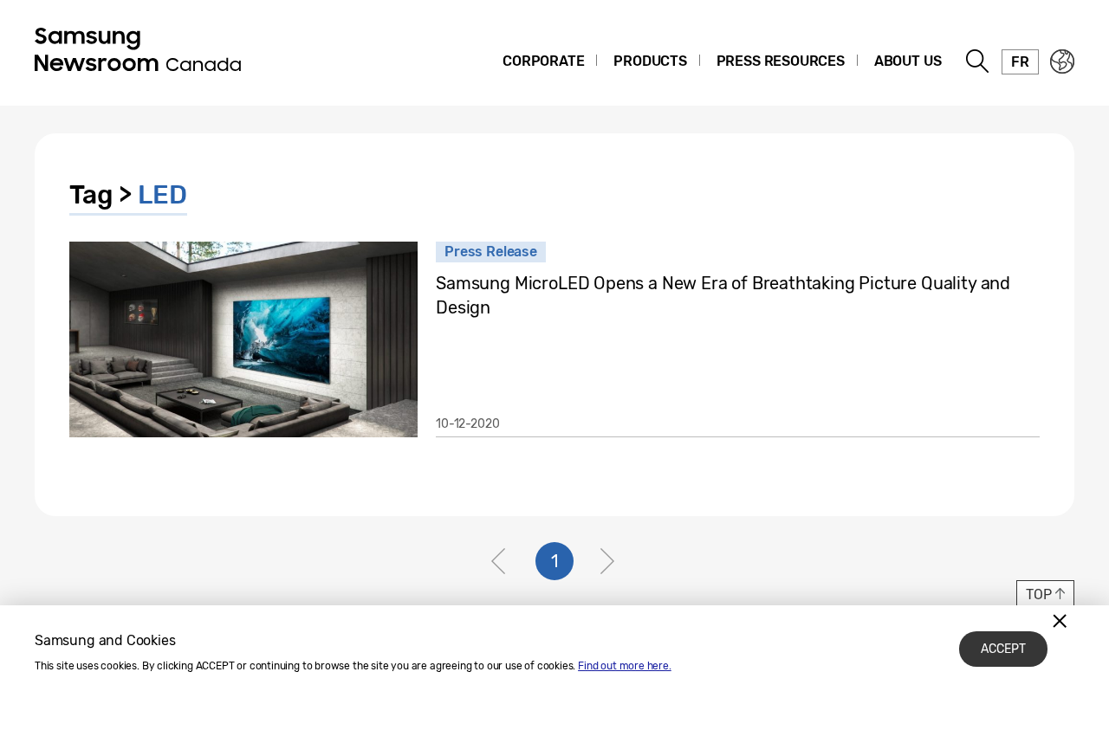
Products (650, 61)
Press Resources (781, 61)
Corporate (543, 61)
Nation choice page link (1062, 61)
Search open (978, 61)
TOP (1038, 594)
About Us (908, 61)
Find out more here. (624, 666)
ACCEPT (1003, 649)
